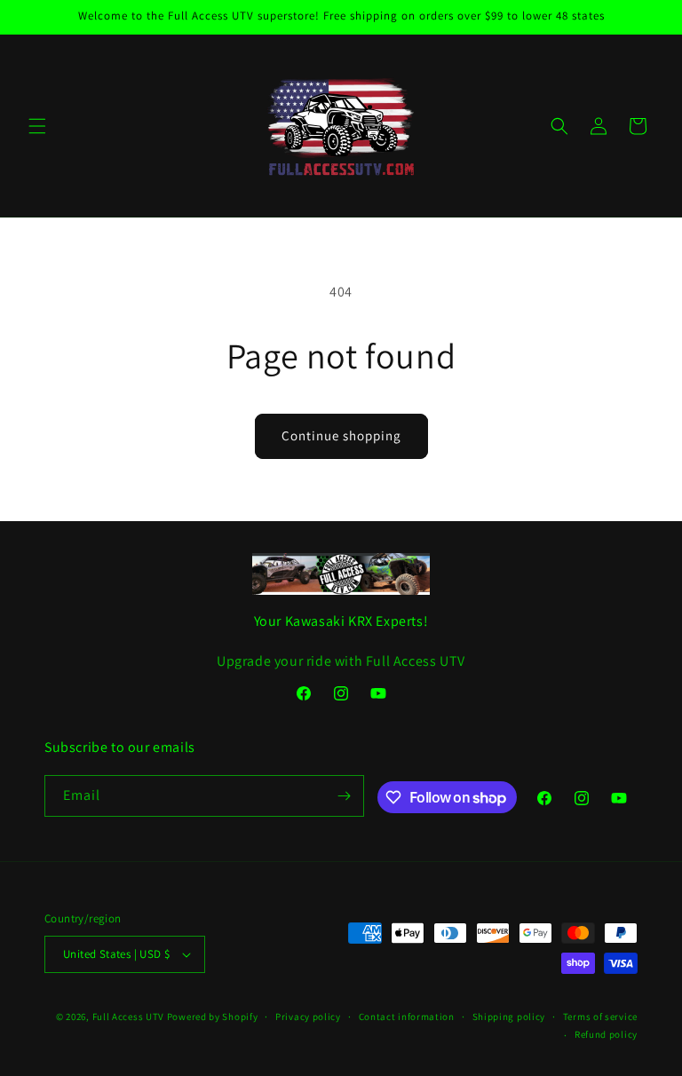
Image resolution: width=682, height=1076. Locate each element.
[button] (37, 126)
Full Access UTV (128, 1016)
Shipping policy (509, 1016)
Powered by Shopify (212, 1016)
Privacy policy (308, 1016)
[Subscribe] (343, 796)
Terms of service (600, 1016)
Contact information (407, 1016)
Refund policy (606, 1034)
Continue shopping (341, 435)
